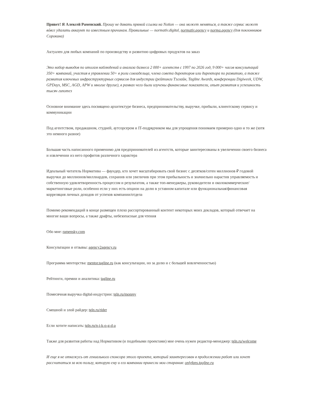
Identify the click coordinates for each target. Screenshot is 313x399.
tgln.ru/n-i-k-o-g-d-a (100, 325)
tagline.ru (108, 279)
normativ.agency (193, 30)
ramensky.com (74, 232)
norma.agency (221, 30)
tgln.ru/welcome (244, 341)
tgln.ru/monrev (124, 294)
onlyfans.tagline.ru (199, 363)
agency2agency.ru (102, 247)
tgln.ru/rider (98, 310)
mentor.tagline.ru (100, 263)
